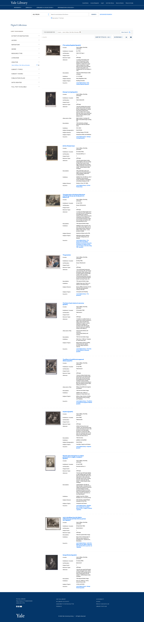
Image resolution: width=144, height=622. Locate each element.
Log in (102, 3)
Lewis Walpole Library (81, 82)
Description (55, 18)
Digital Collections (19, 25)
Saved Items (85, 3)
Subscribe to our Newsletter (65, 604)
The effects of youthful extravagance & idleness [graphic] (73, 360)
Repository (15, 45)
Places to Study (129, 3)
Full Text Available (18, 87)
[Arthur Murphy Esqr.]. (69, 146)
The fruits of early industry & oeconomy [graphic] (73, 303)
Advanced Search (106, 14)
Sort (102, 37)
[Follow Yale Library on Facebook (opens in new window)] (17, 606)
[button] (94, 14)
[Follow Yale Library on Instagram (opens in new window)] (18, 606)
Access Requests (95, 3)
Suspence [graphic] (68, 411)
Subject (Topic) (17, 69)
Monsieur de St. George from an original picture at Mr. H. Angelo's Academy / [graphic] (73, 457)
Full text (62, 18)
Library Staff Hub (101, 606)
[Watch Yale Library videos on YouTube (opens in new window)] (21, 606)
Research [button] (17, 7)
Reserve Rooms (120, 3)
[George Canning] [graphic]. (70, 92)
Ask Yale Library (110, 3)
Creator (14, 62)
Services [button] (28, 7)
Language (15, 58)
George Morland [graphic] (70, 555)
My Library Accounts (62, 601)
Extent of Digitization (20, 36)
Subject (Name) (17, 74)
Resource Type (16, 53)
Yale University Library (20, 3)
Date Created (16, 82)
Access (14, 40)
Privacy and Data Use (102, 604)
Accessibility (100, 599)
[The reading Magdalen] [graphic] (72, 45)
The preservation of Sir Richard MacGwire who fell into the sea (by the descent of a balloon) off (74, 196)
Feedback (59, 606)
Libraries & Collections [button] (44, 7)
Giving (98, 601)
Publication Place (18, 78)
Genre (13, 49)
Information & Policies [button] (65, 7)
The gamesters (67, 255)
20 (117, 37)
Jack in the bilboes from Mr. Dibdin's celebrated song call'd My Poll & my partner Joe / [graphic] (74, 519)
